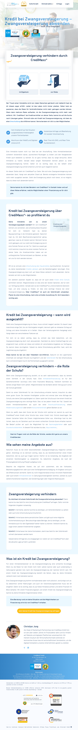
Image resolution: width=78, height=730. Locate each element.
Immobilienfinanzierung (51, 379)
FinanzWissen (52, 727)
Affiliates (42, 727)
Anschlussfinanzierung (56, 405)
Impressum (21, 727)
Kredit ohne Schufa (61, 280)
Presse (47, 727)
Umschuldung (15, 121)
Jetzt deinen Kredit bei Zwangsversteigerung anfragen (39, 611)
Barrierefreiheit (28, 727)
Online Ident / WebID (65, 727)
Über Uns (8, 727)
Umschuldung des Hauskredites (38, 266)
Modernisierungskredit (14, 408)
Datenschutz (36, 727)
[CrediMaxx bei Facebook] (71, 727)
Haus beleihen (51, 427)
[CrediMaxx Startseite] (13, 4)
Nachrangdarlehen (56, 424)
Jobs (58, 727)
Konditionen (14, 727)
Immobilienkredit (25, 476)
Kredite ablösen (32, 269)
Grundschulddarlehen (14, 427)
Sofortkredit (51, 358)
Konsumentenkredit (39, 408)
